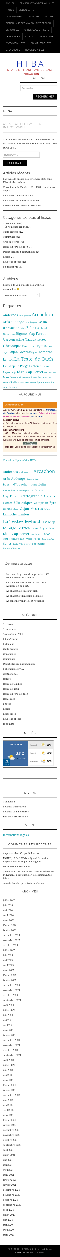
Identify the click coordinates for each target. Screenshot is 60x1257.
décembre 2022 (11, 1094)
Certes (41, 339)
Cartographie (14, 16)
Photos (10, 10)
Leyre (46, 366)
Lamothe (46, 352)
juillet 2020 (9, 1214)
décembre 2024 (11, 985)
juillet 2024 (9, 1010)
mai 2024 (8, 1020)
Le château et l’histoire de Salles (21, 200)
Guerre (48, 346)
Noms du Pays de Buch (15, 246)
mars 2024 (8, 1030)
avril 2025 (8, 965)
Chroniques (9, 223)
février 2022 (9, 1119)
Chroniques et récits (36, 30)
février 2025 (9, 975)
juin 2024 (8, 1015)
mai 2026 (8, 910)
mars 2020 (8, 1234)
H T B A (30, 64)
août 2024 (8, 1005)
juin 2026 (8, 905)
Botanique (8, 643)
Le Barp (9, 366)
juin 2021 (7, 1159)
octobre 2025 (10, 945)
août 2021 (8, 1149)
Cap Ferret (37, 334)
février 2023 (9, 1084)
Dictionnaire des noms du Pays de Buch (28, 23)
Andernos (10, 315)
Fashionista (22, 1252)
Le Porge (22, 366)
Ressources (13, 36)
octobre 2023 (10, 1050)
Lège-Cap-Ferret (30, 372)
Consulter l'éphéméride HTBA (20, 460)
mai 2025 (8, 960)
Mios (6, 377)
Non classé (9, 698)
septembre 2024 (12, 1000)
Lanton (8, 359)
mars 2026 (8, 920)
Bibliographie (26, 10)
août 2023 (8, 1060)
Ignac (35, 352)
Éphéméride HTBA (15, 226)
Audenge (17, 322)
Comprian (29, 346)
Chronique (12, 345)
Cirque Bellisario (29, 853)
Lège (13, 372)
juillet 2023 (9, 1065)
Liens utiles (12, 30)
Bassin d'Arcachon (16, 484)
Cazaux (30, 339)
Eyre (40, 346)
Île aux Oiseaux (11, 548)
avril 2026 (8, 915)
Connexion (9, 801)
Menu (7, 110)
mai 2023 (7, 1074)
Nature (48, 16)
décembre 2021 (11, 1129)
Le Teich (35, 366)
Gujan (5, 352)
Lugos (6, 372)
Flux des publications (14, 806)
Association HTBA (15, 43)
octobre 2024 (10, 995)
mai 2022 (7, 1104)
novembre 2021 (11, 1134)
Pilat (28, 377)
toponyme (8, 723)
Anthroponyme (24, 315)
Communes (33, 16)
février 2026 (9, 925)
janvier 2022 (9, 1124)
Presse (34, 377)
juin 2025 (8, 955)
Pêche (41, 377)
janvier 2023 (9, 1089)
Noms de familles (12, 683)
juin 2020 (8, 1219)
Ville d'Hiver (30, 382)
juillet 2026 (9, 900)
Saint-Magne (48, 539)
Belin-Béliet (41, 328)
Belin (30, 327)
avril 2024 (8, 1025)
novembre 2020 (11, 1194)
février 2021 (9, 1179)
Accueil (10, 3)
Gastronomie (45, 36)
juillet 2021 (9, 1154)
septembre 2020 (12, 1204)
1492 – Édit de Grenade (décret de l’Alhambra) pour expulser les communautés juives (28, 875)
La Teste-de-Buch (33, 359)
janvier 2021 (9, 1184)
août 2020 (8, 1209)
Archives (8, 623)
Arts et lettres (11, 241)
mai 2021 (7, 1164)
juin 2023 (8, 1069)
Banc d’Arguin (31, 322)
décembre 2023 (11, 1040)
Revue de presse (34, 50)
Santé (22, 383)
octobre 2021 (10, 1139)
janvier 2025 (9, 980)
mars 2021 (8, 1174)
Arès (6, 322)
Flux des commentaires (16, 811)
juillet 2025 (9, 950)
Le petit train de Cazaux (30, 883)
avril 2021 (8, 1169)
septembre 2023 (12, 1055)
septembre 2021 (12, 1144)
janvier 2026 (9, 930)
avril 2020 (8, 1229)
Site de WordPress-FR (15, 816)
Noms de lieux (11, 688)
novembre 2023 (11, 1045)
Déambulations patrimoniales (37, 3)
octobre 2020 (10, 1199)
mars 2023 (8, 1079)
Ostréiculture (18, 377)
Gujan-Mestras (20, 352)
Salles (14, 382)
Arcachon (42, 314)
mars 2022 (8, 1114)
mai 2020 (8, 1224)
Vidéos (29, 36)
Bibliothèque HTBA (40, 43)
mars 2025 (8, 970)
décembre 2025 (11, 935)
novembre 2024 (11, 990)
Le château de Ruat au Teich (18, 195)
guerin (6, 871)
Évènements (13, 50)
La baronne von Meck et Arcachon (22, 205)
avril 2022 (8, 1109)
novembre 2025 (11, 940)
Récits (6, 256)
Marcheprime (50, 372)
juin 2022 (8, 1099)
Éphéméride (43, 382)
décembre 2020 (11, 1189)
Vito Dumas (23, 866)
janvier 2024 (9, 1035)
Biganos (22, 334)
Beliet (23, 328)
